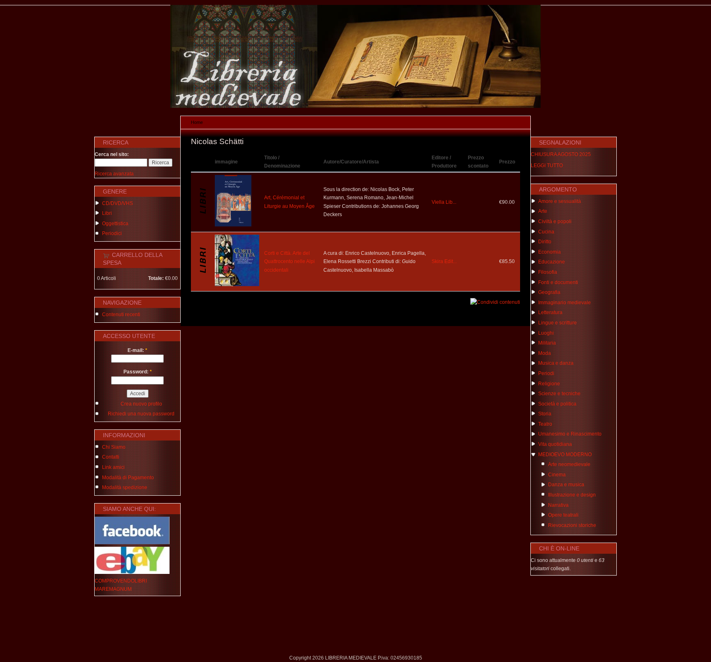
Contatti (110, 457)
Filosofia (547, 272)
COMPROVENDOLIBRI (121, 581)
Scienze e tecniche (559, 393)
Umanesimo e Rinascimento (570, 434)
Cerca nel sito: (112, 154)
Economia (549, 252)
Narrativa (558, 505)
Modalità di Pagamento (128, 477)
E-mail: (137, 350)
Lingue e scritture (557, 323)
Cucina (546, 232)
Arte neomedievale (569, 464)
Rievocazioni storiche (572, 525)
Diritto (544, 242)
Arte (542, 211)
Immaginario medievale (564, 302)
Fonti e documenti (558, 282)
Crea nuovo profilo (141, 404)
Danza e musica (566, 484)
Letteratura (550, 312)
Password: (137, 372)
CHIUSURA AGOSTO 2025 (561, 154)
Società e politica (557, 404)
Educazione (551, 262)
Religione (549, 384)
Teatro (545, 424)
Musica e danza (556, 363)
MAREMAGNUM (113, 589)
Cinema (557, 475)
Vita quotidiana (555, 444)
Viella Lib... (444, 202)
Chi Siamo (113, 447)
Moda (544, 353)
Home (197, 122)
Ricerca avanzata (114, 174)
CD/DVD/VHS (117, 203)
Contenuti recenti (121, 314)
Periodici (112, 233)
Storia (544, 414)
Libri (107, 213)
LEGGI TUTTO (547, 165)
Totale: (156, 278)
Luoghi (546, 333)
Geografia (549, 292)
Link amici (113, 467)
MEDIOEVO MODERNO (565, 454)
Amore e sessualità (559, 201)
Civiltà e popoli (555, 221)
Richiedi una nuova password (141, 414)
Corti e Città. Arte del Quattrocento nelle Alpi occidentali (289, 261)
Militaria (547, 343)
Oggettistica (115, 223)
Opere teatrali (563, 515)
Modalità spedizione (124, 487)
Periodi (546, 373)
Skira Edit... (444, 261)
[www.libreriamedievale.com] (355, 106)
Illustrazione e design (572, 495)
